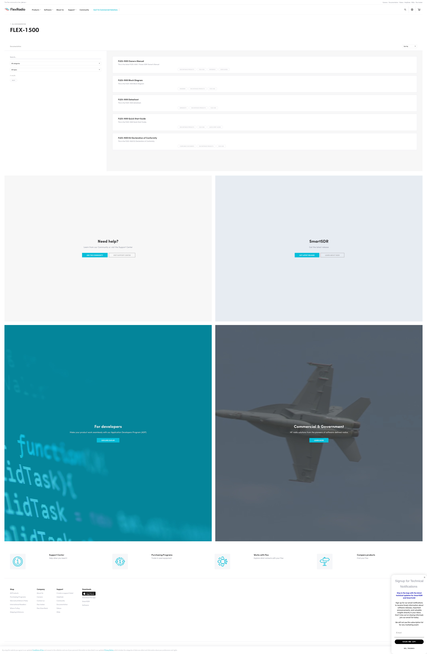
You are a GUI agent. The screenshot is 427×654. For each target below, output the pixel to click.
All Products (14, 593)
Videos (401, 2)
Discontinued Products (187, 69)
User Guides (224, 69)
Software (47, 9)
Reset (13, 80)
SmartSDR (86, 601)
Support (71, 9)
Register (412, 9)
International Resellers (18, 604)
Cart (419, 9)
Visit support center (122, 255)
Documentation (393, 2)
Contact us (40, 600)
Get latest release (307, 255)
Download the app (89, 597)
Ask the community (95, 255)
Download (89, 594)
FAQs (413, 2)
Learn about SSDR (332, 255)
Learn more (319, 440)
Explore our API (108, 440)
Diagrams (182, 88)
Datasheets (183, 108)
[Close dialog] (424, 577)
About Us (60, 9)
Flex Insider (419, 2)
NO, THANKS (409, 648)
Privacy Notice (108, 650)
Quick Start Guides (215, 127)
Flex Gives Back (42, 608)
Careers (385, 2)
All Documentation (19, 24)
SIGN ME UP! (409, 642)
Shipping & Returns (17, 612)
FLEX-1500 (201, 69)
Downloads (86, 589)
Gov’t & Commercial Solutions (105, 9)
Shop (12, 589)
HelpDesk (407, 2)
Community (84, 9)
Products (35, 9)
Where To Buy (15, 608)
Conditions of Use (38, 650)
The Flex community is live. (14, 2)
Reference (212, 69)
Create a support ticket (65, 593)
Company (41, 589)
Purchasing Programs (18, 597)
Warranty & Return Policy (19, 600)
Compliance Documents (187, 146)
